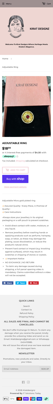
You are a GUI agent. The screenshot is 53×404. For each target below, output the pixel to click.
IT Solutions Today (32, 393)
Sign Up (45, 369)
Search (26, 306)
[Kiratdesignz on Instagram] (28, 382)
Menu (8, 4)
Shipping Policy (26, 317)
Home (5, 58)
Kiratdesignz (29, 390)
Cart (48, 4)
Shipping (20, 161)
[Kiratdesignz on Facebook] (23, 382)
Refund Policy (26, 313)
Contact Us (26, 309)
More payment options (15, 187)
